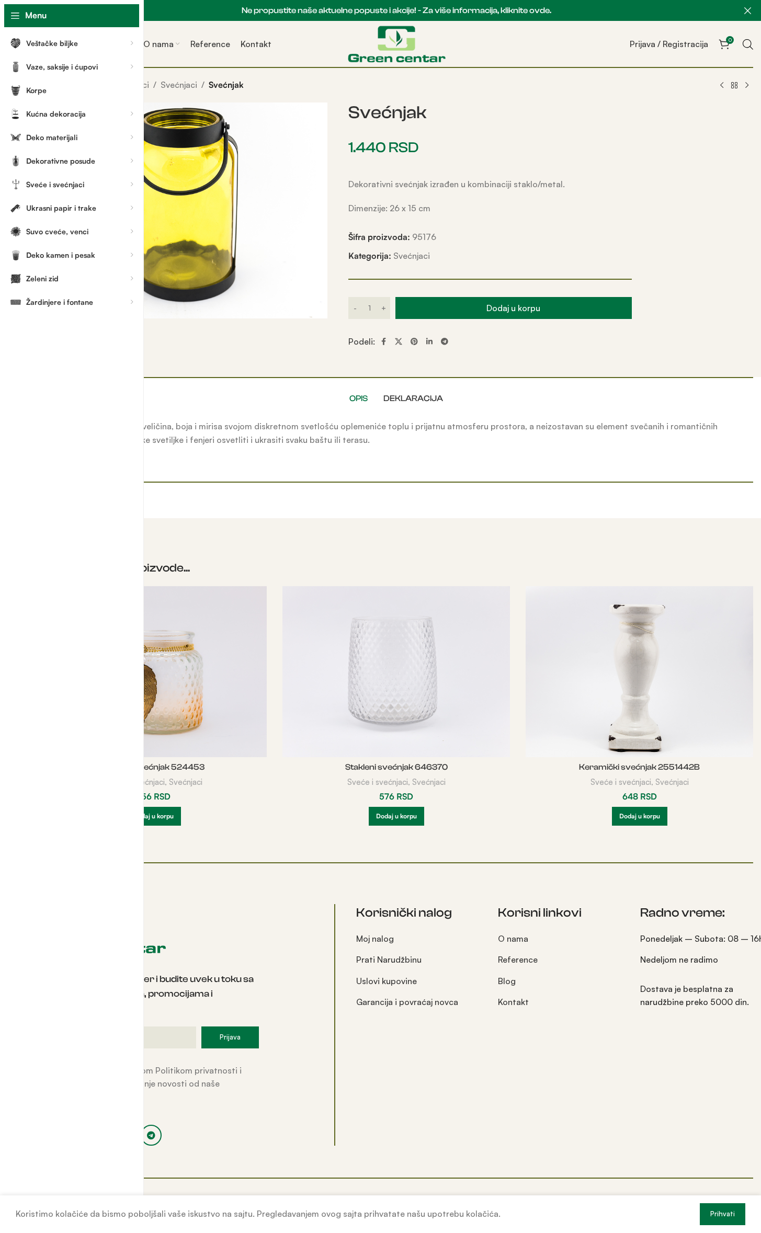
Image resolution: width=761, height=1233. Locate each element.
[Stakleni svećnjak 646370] (396, 671)
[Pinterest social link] (414, 342)
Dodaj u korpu (513, 308)
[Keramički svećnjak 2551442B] (639, 671)
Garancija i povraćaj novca (407, 1002)
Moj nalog (375, 938)
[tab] (358, 398)
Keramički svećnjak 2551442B (639, 767)
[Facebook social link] (383, 342)
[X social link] (398, 342)
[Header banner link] (396, 10)
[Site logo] (396, 43)
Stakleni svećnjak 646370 (396, 767)
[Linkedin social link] (429, 342)
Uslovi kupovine (386, 981)
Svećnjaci (179, 84)
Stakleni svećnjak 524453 (153, 767)
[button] (153, 816)
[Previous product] (721, 85)
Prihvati (722, 1213)
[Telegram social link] (444, 342)
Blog (507, 981)
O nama (513, 938)
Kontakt (513, 1002)
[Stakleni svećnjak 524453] (153, 671)
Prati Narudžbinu (389, 959)
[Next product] (747, 85)
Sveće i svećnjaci (377, 782)
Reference (518, 959)
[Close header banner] (748, 10)
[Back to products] (734, 85)
